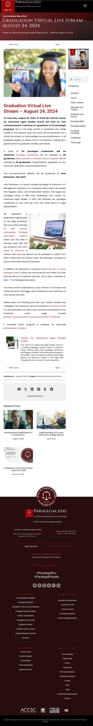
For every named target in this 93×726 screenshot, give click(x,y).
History (67, 663)
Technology (76, 142)
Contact (67, 698)
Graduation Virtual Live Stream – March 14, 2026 (18, 469)
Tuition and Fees (67, 609)
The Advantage (67, 654)
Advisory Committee (67, 676)
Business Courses (25, 624)
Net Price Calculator (67, 672)
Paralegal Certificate (75, 132)
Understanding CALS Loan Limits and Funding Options (51, 433)
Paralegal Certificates (27, 155)
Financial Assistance (67, 614)
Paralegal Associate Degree (26, 611)
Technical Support (25, 656)
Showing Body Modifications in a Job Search (18, 433)
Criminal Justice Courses (25, 629)
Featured (40, 376)
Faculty (67, 681)
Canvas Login (26, 652)
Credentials (76, 138)
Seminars (25, 638)
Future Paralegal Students (67, 618)
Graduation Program (16, 328)
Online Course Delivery (25, 616)
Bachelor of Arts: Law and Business (25, 607)
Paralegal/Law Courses (26, 620)
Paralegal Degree (78, 126)
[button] (19, 389)
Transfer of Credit (67, 605)
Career (74, 98)
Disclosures (67, 667)
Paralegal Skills (77, 121)
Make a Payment (25, 669)
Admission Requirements (67, 600)
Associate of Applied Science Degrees (39, 158)
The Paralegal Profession (25, 598)
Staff (67, 685)
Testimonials (67, 658)
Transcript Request (26, 665)
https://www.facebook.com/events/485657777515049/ (33, 317)
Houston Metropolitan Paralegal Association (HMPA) (15, 232)
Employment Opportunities (67, 694)
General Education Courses (26, 633)
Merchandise (26, 661)
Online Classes (77, 102)
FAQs (67, 690)
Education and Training (77, 108)
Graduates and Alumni (53, 376)
